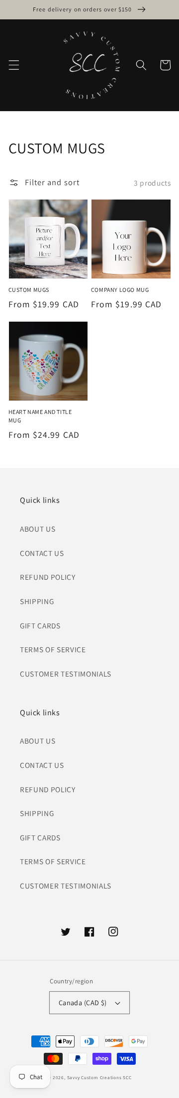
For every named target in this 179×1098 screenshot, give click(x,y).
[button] (13, 65)
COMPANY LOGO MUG (120, 289)
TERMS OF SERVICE (53, 649)
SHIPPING (37, 601)
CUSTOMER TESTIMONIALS (65, 674)
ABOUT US (37, 529)
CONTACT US (42, 553)
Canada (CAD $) (83, 1002)
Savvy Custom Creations (95, 1078)
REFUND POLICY (48, 577)
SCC (127, 1078)
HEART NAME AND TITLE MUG (40, 415)
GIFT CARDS (40, 625)
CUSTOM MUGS (29, 289)
